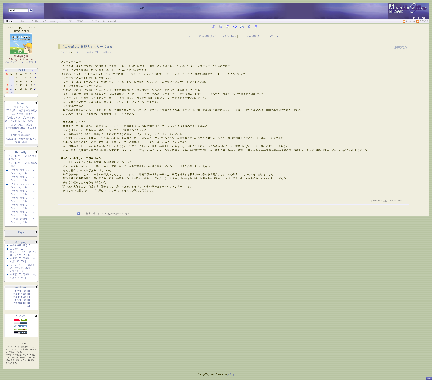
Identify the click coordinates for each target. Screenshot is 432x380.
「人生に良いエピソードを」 (21, 117)
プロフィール (97, 21)
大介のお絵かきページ (54, 21)
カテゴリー (65, 52)
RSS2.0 (423, 21)
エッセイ (20, 21)
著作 (71, 21)
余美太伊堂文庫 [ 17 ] (20, 245)
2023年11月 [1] (22, 300)
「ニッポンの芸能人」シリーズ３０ (87, 46)
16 (11, 85)
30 (11, 92)
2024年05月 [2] (22, 297)
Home (9, 21)
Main (233, 36)
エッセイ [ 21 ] (17, 249)
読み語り (82, 21)
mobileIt (112, 21)
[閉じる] (36, 103)
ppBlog (231, 374)
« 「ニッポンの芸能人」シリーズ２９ (209, 36)
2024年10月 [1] (22, 294)
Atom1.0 (410, 21)
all (28, 306)
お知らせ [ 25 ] (17, 271)
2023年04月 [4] (22, 303)
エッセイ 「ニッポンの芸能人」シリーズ (92, 52)
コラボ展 (33, 21)
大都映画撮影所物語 (21, 135)
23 (11, 88)
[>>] (34, 70)
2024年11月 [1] (22, 291)
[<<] (8, 70)
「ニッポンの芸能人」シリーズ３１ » (258, 36)
